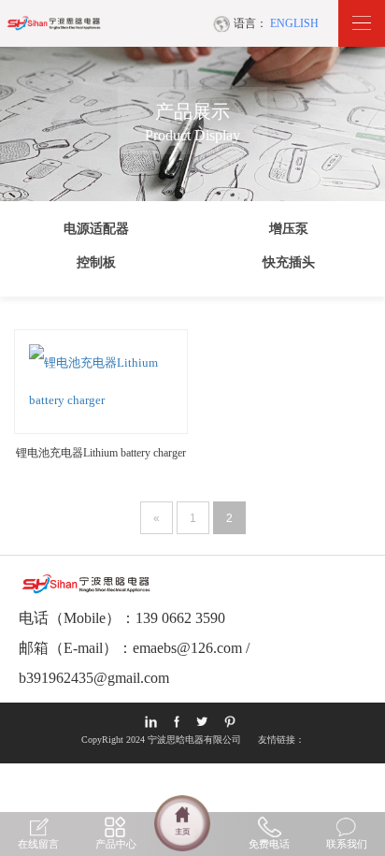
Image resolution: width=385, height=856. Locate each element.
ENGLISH (294, 23)
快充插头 (289, 262)
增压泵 (288, 229)
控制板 (96, 262)
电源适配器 (96, 229)
